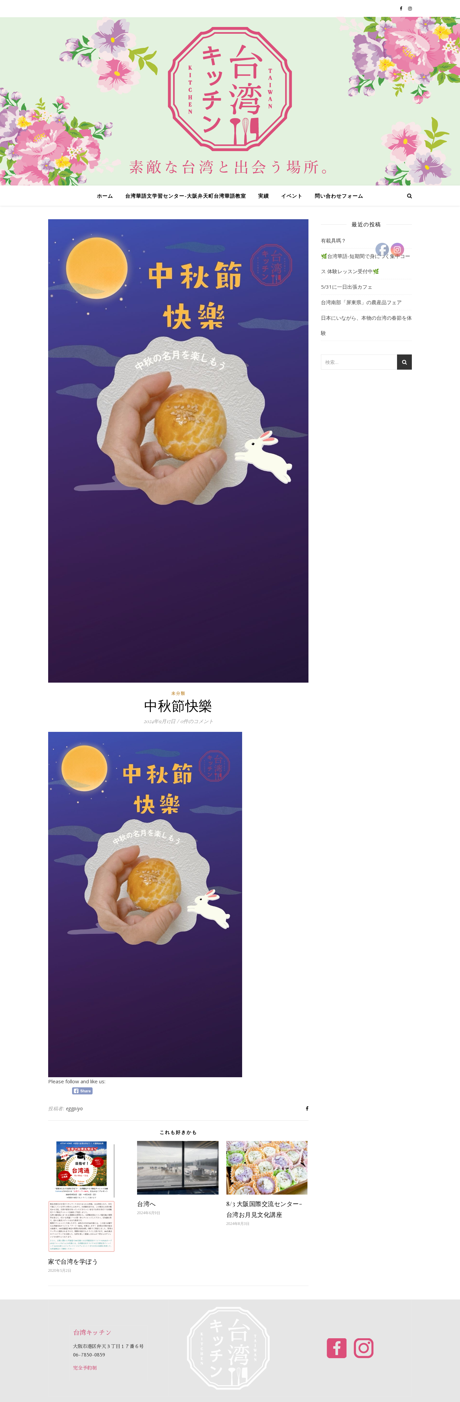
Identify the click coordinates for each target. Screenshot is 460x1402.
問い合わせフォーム (339, 195)
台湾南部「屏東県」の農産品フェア (361, 302)
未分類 (178, 693)
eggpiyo (74, 1108)
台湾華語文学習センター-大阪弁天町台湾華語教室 (185, 195)
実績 (263, 195)
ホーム (105, 195)
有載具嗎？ (333, 240)
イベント (292, 195)
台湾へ (146, 1204)
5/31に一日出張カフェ (346, 286)
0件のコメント (196, 721)
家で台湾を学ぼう (73, 1261)
